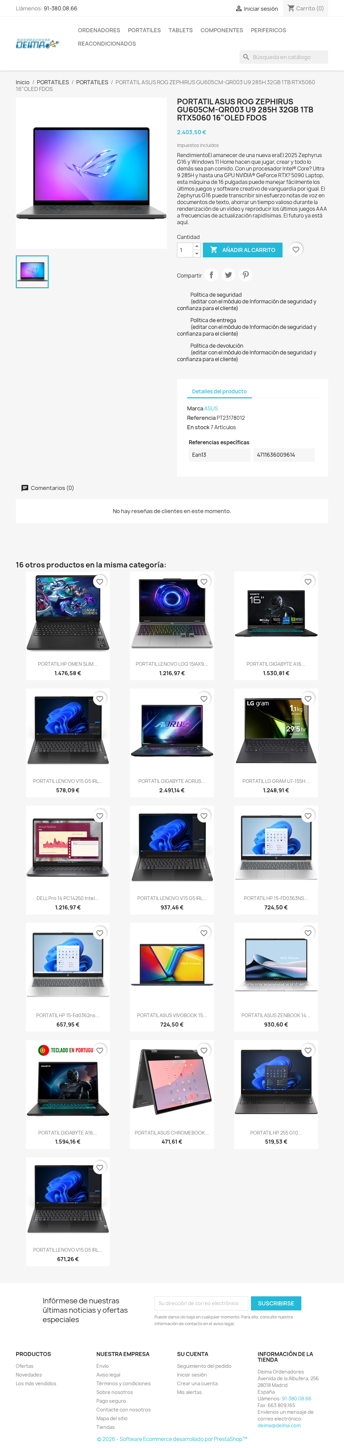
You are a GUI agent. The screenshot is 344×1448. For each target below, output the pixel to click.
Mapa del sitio (112, 1418)
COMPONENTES (222, 30)
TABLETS (181, 30)
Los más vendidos (36, 1383)
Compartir (211, 275)
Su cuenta (192, 1354)
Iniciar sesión (192, 1374)
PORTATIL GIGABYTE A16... (276, 664)
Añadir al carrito (242, 250)
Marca (195, 408)
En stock (198, 427)
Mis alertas (189, 1392)
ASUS (211, 408)
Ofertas (25, 1366)
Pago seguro (111, 1401)
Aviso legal (108, 1374)
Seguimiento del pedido (204, 1366)
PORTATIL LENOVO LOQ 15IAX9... (172, 664)
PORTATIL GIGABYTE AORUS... (171, 781)
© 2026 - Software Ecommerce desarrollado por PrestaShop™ (172, 1439)
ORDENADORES (99, 30)
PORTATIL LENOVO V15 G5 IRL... (67, 781)
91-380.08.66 (60, 8)
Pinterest (245, 275)
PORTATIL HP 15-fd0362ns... (67, 1015)
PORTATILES (144, 30)
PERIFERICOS (268, 30)
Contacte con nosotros (123, 1409)
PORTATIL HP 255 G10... (276, 1133)
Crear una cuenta (197, 1383)
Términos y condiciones (123, 1383)
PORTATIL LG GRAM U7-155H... (276, 781)
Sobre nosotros (114, 1392)
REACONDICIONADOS (107, 43)
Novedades (29, 1374)
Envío (102, 1366)
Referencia (201, 417)
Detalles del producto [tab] (219, 391)
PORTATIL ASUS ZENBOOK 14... (276, 1015)
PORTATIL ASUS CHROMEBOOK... (172, 1133)
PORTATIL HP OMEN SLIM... (67, 664)
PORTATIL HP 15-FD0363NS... (276, 898)
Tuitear (228, 275)
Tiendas (105, 1427)
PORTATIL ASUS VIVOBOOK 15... (172, 1015)
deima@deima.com (279, 1425)
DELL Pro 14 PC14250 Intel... (68, 898)
